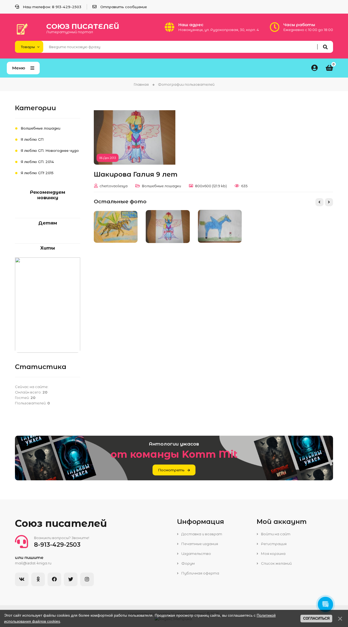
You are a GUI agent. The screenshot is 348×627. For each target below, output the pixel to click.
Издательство (196, 553)
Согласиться (316, 618)
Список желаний (276, 563)
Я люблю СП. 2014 (37, 161)
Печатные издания (199, 544)
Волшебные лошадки (161, 186)
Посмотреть (171, 470)
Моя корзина (272, 553)
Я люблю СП (32, 139)
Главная (141, 84)
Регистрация (273, 544)
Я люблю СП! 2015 (37, 173)
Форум (188, 563)
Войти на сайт (275, 534)
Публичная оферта (200, 573)
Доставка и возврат (201, 534)
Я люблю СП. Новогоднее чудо (50, 150)
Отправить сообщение (123, 7)
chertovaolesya (114, 186)
